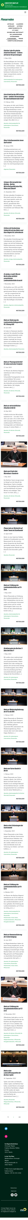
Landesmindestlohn (9, 919)
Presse (21, 38)
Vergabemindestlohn (9, 921)
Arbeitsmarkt (7, 917)
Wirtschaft (18, 1041)
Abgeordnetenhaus (9, 1039)
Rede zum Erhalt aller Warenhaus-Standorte (11, 472)
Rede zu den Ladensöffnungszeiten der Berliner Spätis (12, 1073)
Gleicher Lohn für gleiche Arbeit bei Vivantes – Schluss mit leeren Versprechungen (13, 53)
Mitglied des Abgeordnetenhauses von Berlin (16, 6)
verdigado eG (12, 1211)
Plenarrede (18, 919)
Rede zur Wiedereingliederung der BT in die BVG (14, 711)
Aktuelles (10, 24)
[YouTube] (15, 1194)
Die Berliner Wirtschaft (15, 32)
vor (19, 1117)
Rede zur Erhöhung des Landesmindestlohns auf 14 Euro (13, 587)
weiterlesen (20, 85)
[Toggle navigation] (25, 12)
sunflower (12, 1210)
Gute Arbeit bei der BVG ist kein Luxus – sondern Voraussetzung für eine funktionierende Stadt (14, 96)
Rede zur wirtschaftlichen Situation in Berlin (12, 407)
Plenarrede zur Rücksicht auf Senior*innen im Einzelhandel (13, 529)
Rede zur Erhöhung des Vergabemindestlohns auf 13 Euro (13, 1008)
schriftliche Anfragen (15, 41)
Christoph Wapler (11, 3)
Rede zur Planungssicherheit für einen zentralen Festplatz (13, 363)
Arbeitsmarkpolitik (15, 28)
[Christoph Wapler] (2, 5)
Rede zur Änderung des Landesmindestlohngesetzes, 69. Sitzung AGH (13, 322)
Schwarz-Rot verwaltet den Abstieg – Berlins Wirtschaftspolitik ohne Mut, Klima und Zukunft (13, 185)
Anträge (20, 26)
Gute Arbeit (15, 917)
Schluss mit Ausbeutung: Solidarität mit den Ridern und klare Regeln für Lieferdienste (13, 230)
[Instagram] (12, 1194)
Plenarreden (11, 38)
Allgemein (19, 24)
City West (15, 30)
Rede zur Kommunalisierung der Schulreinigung (13, 936)
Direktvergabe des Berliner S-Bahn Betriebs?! (13, 649)
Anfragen (11, 26)
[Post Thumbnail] (14, 454)
